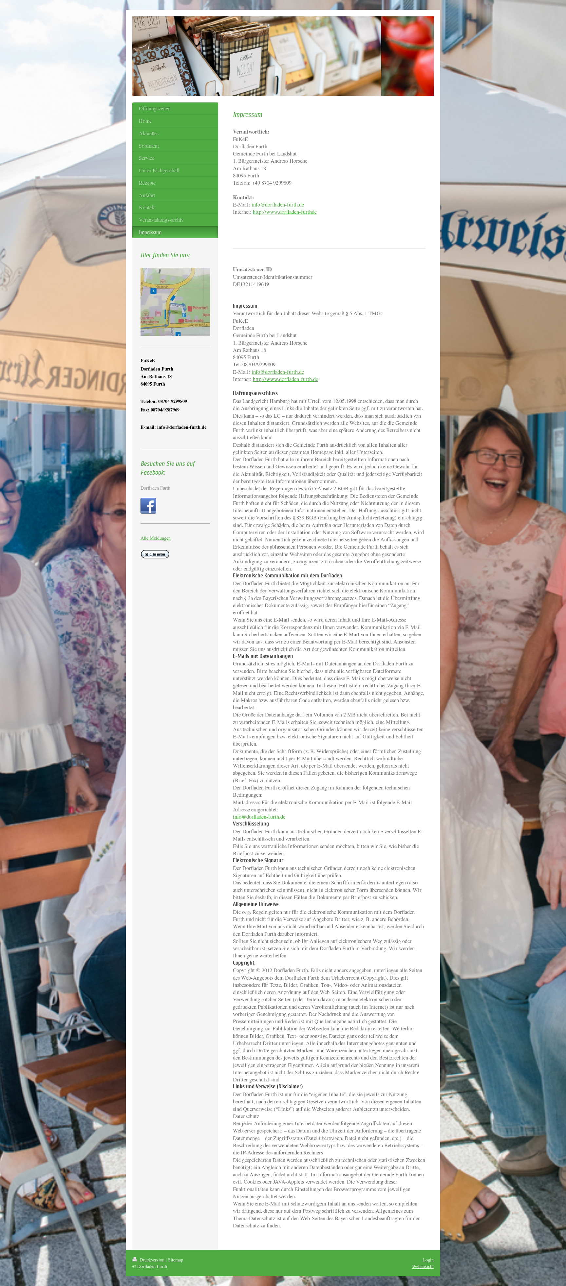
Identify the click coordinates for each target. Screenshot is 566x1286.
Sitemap (175, 1260)
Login (428, 1260)
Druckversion (152, 1260)
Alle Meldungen (156, 538)
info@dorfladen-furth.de (278, 204)
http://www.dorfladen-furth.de (285, 379)
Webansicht (423, 1266)
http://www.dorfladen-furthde (285, 211)
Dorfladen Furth (155, 488)
